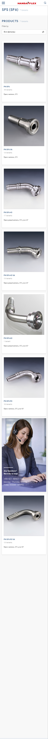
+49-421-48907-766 (14, 478)
